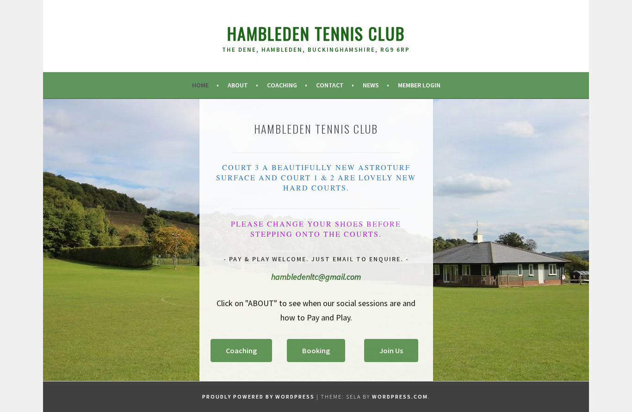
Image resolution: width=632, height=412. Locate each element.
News (371, 85)
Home (200, 85)
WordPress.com (400, 396)
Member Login (419, 85)
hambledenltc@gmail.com (316, 276)
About (238, 85)
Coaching (282, 85)
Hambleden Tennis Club (316, 33)
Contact (330, 85)
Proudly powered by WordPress (258, 396)
